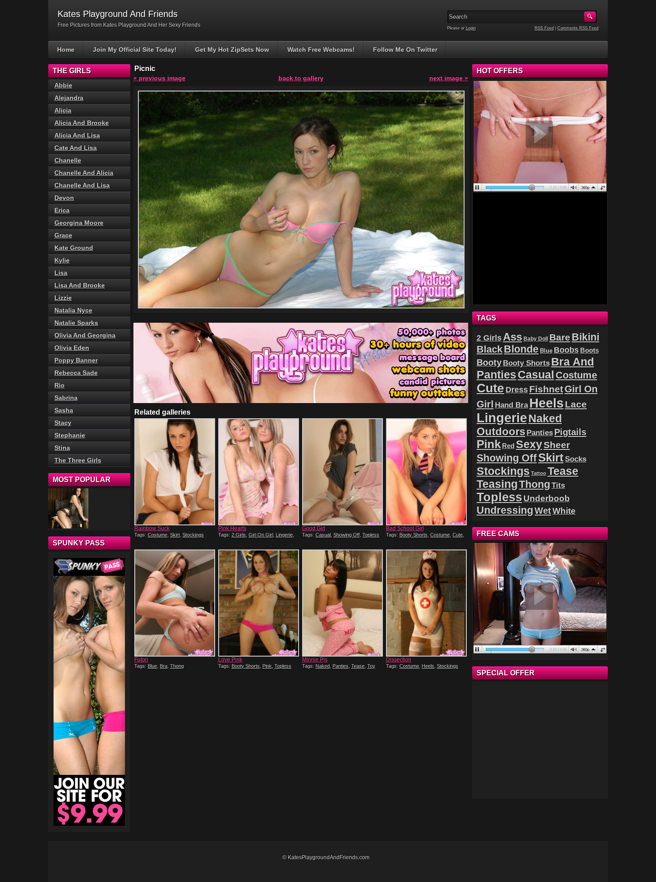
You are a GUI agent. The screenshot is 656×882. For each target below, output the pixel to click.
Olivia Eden (71, 347)
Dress (517, 389)
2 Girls (239, 534)
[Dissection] (427, 603)
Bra (163, 666)
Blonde (521, 349)
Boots (589, 350)
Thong (177, 666)
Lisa (60, 272)
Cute (458, 534)
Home (66, 49)
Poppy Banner (76, 360)
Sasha (63, 410)
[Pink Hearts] (259, 471)
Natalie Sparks (76, 322)
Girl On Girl (261, 534)
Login (471, 28)
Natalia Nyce (73, 310)
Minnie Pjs (315, 660)
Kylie (62, 260)
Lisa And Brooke (79, 285)
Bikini (585, 337)
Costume (157, 534)
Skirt (175, 534)
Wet (543, 511)
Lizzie (63, 297)
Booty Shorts (413, 534)
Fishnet (546, 389)
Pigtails (570, 432)
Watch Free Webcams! (321, 49)
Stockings (193, 534)
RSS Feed (544, 28)
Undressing (505, 510)
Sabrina (66, 397)
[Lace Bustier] (68, 508)
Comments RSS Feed (577, 28)
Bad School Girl (405, 528)
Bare (559, 337)
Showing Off (346, 534)
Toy (371, 666)
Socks (575, 459)
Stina (62, 447)
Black (489, 349)
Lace (576, 404)
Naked (323, 666)
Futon (141, 660)
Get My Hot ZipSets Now (232, 49)
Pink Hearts (232, 528)
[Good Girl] (343, 471)
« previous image (159, 78)
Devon (64, 197)
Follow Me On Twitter (405, 49)
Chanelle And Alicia (83, 172)
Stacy (62, 422)
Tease (358, 666)
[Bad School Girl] (427, 471)
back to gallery (301, 78)
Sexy (529, 444)
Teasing (497, 484)
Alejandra (68, 97)
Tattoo (538, 473)
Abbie (63, 85)
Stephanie (69, 435)
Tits (558, 485)
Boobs (566, 349)
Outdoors (501, 431)
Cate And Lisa (75, 147)
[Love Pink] (259, 603)
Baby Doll (535, 339)
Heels (428, 666)
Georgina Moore (79, 222)
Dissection (398, 660)
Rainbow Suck (152, 528)
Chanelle (67, 160)
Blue (152, 666)
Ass (512, 337)
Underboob (546, 498)
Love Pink (230, 660)
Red (508, 445)
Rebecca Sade (76, 372)
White (564, 511)
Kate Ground (73, 247)
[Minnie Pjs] (343, 603)
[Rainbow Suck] (175, 471)
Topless (370, 534)
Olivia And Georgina (85, 335)
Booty (489, 362)
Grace (63, 235)
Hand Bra (511, 405)
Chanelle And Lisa (82, 185)
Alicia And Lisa (77, 135)
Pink (267, 666)
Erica (62, 210)
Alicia (62, 110)
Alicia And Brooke (81, 122)
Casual (323, 534)
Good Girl (313, 528)
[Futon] (175, 603)
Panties (340, 666)
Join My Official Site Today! (135, 49)
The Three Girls (77, 460)
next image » (448, 78)
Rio (59, 385)
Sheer (557, 445)
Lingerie (284, 534)
